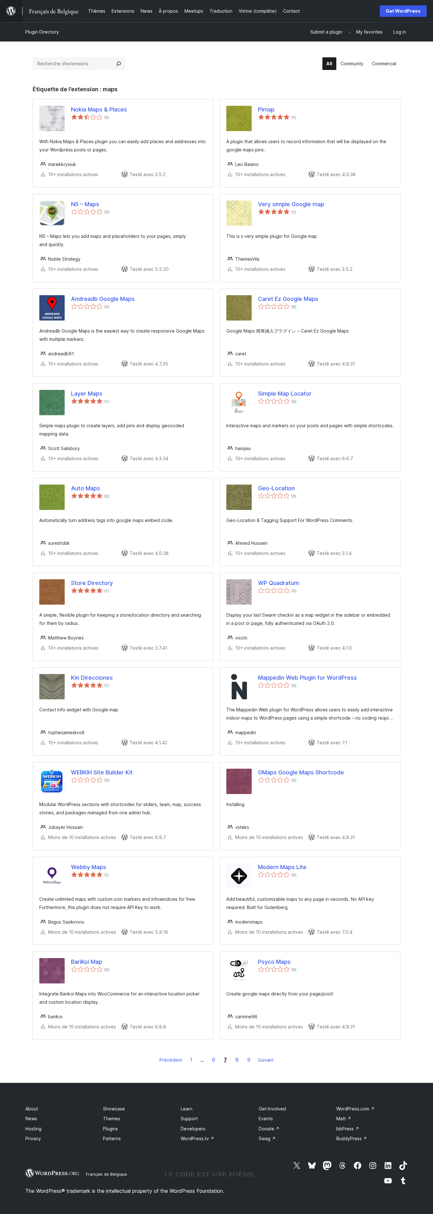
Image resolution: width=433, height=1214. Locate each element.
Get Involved (272, 1108)
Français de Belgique (106, 1174)
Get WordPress (403, 11)
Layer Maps (86, 393)
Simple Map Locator (285, 393)
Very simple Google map (291, 204)
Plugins (110, 1128)
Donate (269, 1128)
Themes (111, 1118)
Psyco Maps (274, 961)
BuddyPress (351, 1138)
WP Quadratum (278, 583)
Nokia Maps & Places (99, 109)
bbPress (347, 1128)
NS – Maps (85, 204)
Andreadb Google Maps (103, 299)
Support (189, 1118)
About (31, 1108)
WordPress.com (355, 1108)
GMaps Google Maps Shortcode (301, 772)
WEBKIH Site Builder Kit (102, 772)
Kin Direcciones (92, 677)
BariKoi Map (86, 961)
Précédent (170, 1060)
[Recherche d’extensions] (118, 63)
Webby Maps (88, 867)
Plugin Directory (42, 32)
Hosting (33, 1128)
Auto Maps (85, 488)
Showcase (114, 1108)
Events (266, 1118)
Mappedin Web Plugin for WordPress (307, 677)
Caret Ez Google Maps (288, 299)
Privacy (33, 1138)
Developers (193, 1128)
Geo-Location (276, 488)
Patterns (112, 1138)
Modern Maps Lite (282, 867)
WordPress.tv (197, 1138)
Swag (267, 1138)
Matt (343, 1118)
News (31, 1118)
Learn (186, 1108)
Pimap (266, 109)
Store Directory (92, 583)
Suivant (266, 1060)
